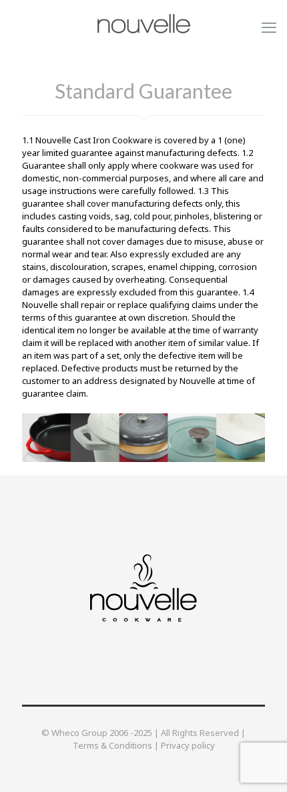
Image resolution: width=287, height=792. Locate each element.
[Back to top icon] (260, 765)
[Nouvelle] (143, 23)
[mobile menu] (269, 26)
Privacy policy (188, 745)
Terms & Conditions (112, 745)
